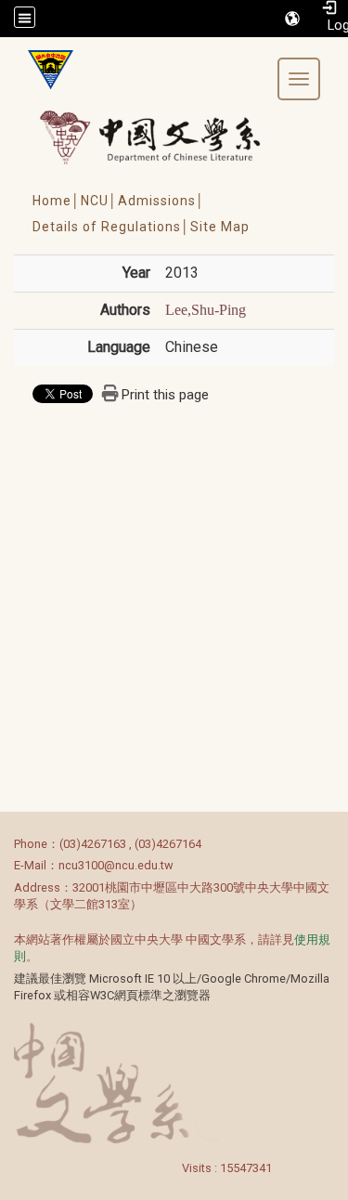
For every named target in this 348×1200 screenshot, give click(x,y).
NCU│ (99, 200)
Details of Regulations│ (111, 226)
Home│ (56, 200)
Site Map (220, 226)
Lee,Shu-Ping (205, 310)
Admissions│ (161, 200)
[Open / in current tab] (167, 137)
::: (4, 844)
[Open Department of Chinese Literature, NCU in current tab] (43, 69)
